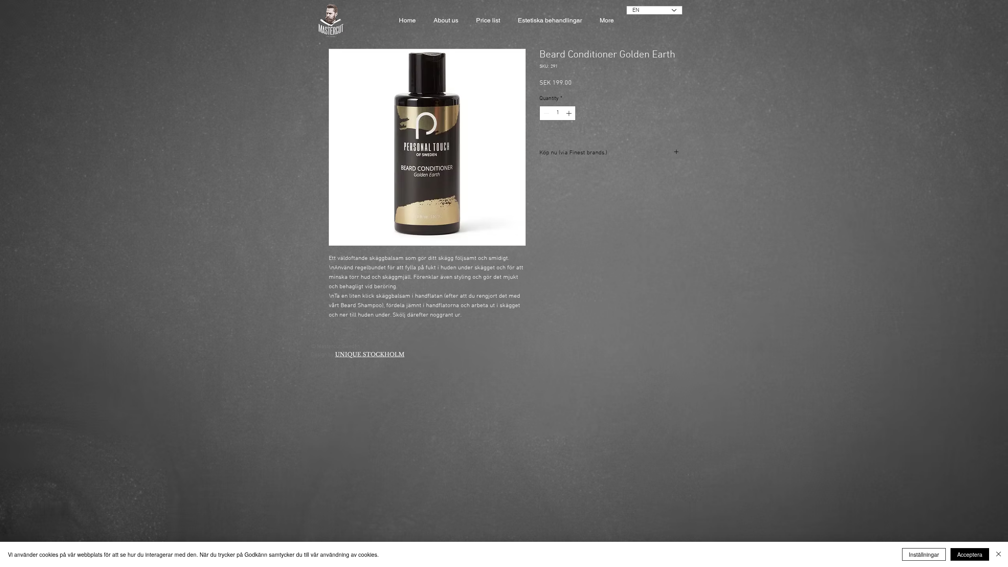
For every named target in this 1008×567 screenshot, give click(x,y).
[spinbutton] (557, 113)
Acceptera (969, 554)
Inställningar (924, 554)
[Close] (998, 554)
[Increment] (569, 113)
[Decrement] (545, 113)
